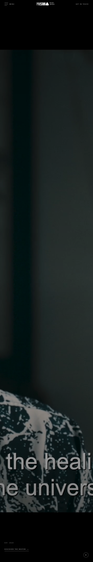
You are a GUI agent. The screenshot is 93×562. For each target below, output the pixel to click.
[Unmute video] (85, 554)
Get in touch (82, 4)
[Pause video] (46, 281)
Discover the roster (17, 549)
